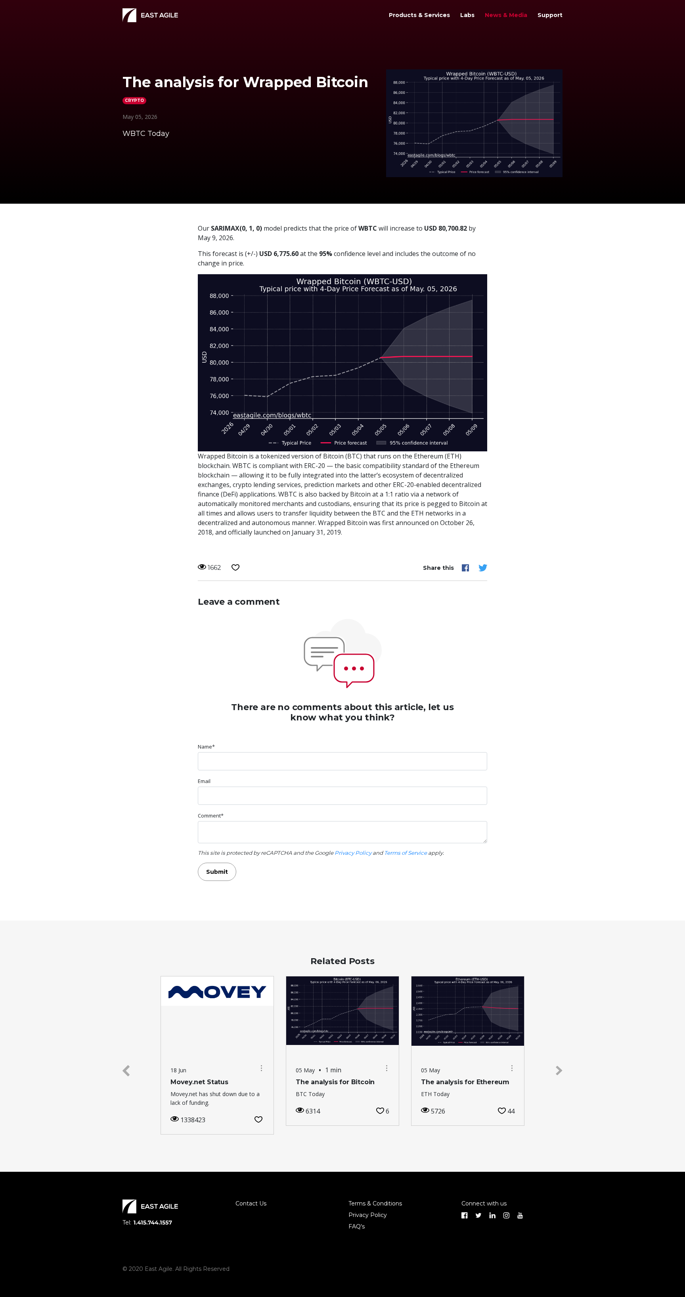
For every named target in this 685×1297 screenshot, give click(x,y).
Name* (206, 746)
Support (550, 15)
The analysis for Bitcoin (335, 1082)
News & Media (506, 15)
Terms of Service (405, 853)
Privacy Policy (353, 853)
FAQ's (356, 1226)
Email (204, 781)
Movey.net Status (199, 1082)
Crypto (134, 100)
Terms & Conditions (375, 1203)
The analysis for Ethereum (465, 1082)
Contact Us (250, 1203)
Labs (467, 15)
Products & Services (419, 15)
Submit (217, 871)
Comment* (211, 815)
